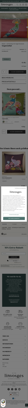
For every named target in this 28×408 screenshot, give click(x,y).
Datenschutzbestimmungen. (9, 210)
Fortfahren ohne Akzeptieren (20, 188)
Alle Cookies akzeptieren (14, 218)
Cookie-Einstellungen (14, 214)
